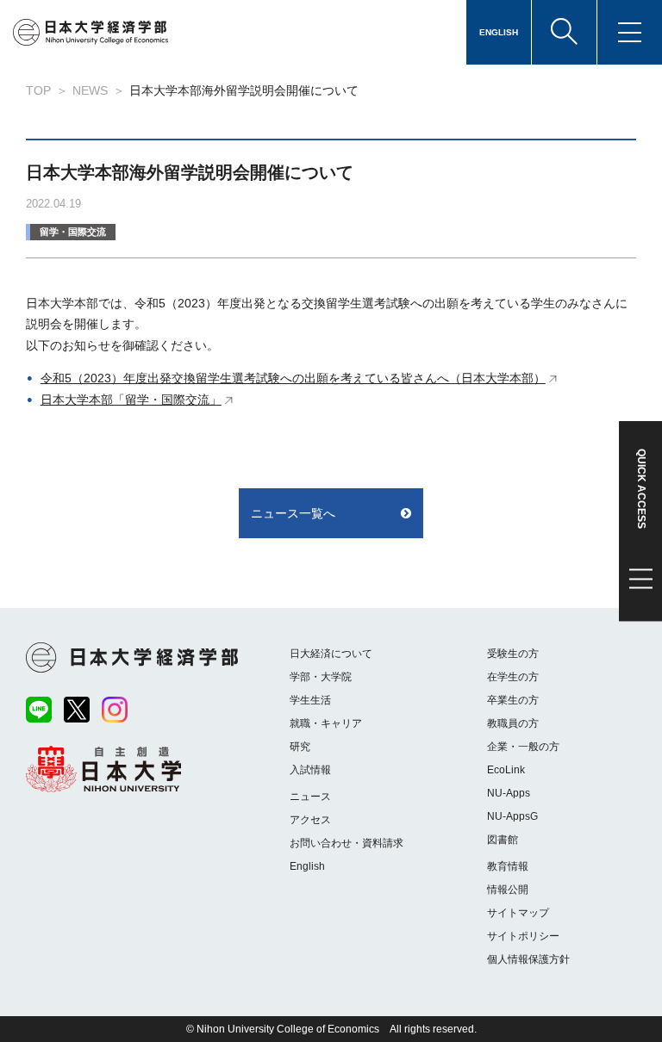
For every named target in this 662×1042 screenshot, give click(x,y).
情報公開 (507, 890)
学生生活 (310, 700)
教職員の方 (513, 723)
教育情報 (507, 866)
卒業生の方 (513, 700)
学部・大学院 (321, 677)
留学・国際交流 (73, 231)
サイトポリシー (523, 936)
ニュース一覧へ (293, 513)
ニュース (310, 797)
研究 (300, 747)
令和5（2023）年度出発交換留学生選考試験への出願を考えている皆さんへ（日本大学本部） (293, 378)
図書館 (502, 840)
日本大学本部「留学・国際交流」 (131, 399)
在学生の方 (513, 677)
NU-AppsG (512, 816)
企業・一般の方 (523, 747)
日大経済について (331, 654)
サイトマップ (518, 913)
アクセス (310, 820)
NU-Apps (508, 793)
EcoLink (506, 770)
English (307, 866)
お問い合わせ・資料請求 (346, 843)
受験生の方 (513, 654)
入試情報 (310, 770)
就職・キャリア (326, 723)
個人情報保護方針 (528, 959)
